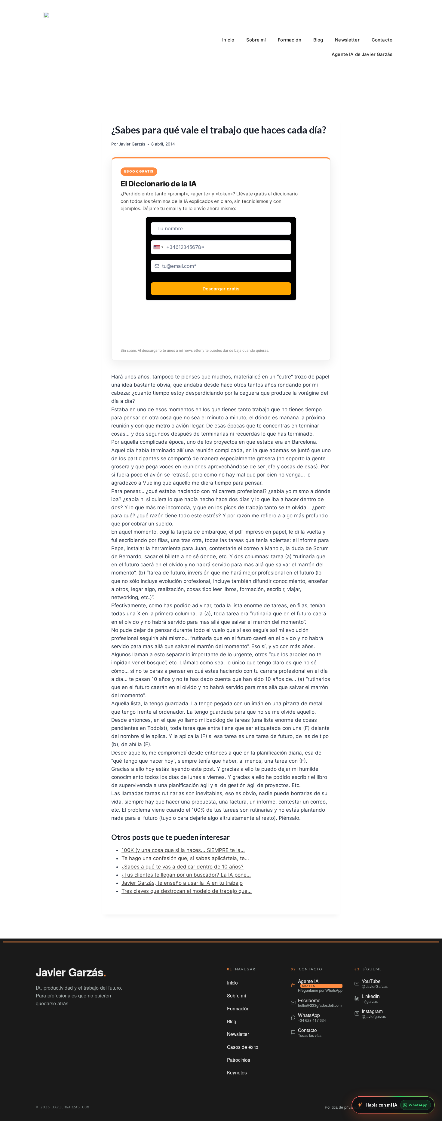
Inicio (228, 40)
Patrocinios (238, 1059)
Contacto (382, 40)
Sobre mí (256, 40)
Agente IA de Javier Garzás (362, 54)
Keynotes (237, 1072)
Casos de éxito (242, 1046)
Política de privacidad (343, 1107)
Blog (318, 40)
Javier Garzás (132, 144)
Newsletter (347, 40)
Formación (289, 40)
